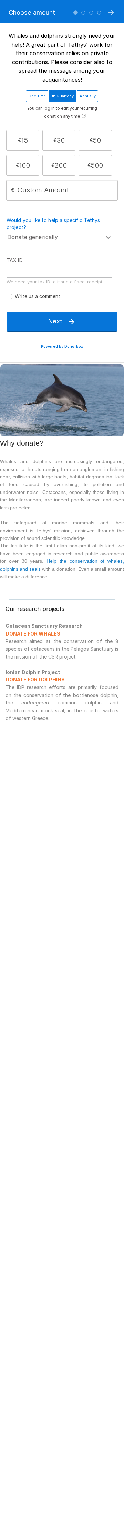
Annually (88, 96)
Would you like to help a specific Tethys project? (53, 223)
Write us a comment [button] (37, 296)
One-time (37, 96)
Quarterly (64, 96)
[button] (23, 140)
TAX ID (15, 260)
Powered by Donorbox (62, 346)
